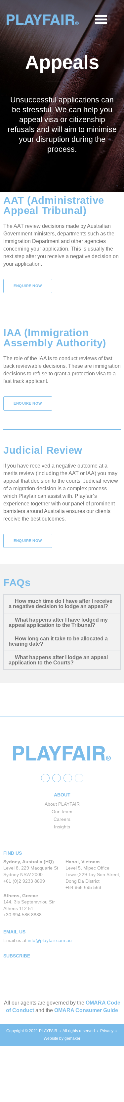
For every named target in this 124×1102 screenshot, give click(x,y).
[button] (113, 19)
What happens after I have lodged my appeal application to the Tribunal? (58, 622)
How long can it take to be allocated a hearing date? (58, 641)
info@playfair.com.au (50, 940)
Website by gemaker (62, 1038)
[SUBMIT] (106, 985)
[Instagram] (79, 778)
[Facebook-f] (45, 778)
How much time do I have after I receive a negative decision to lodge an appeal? (60, 603)
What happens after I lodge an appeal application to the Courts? (58, 660)
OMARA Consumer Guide (86, 1010)
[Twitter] (56, 778)
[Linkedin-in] (67, 778)
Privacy (106, 1031)
